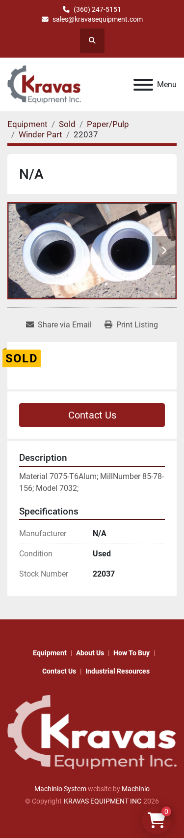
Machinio (136, 789)
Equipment (50, 653)
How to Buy (131, 653)
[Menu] (143, 85)
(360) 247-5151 (97, 9)
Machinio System (60, 789)
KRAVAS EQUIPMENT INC (102, 801)
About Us (90, 653)
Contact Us (92, 415)
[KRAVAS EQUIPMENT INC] (92, 732)
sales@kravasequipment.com (98, 19)
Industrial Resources (117, 671)
